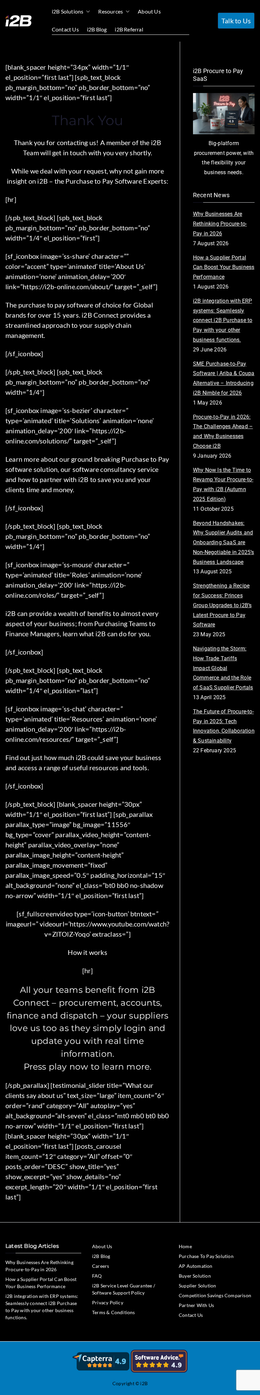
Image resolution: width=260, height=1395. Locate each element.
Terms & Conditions (113, 1312)
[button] (86, 12)
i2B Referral (129, 29)
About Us (149, 11)
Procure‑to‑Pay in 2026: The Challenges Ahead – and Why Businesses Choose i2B (223, 431)
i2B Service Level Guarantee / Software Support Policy (123, 1289)
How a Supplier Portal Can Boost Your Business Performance (224, 267)
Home (185, 1246)
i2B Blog (97, 29)
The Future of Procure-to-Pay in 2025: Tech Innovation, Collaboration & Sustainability (224, 726)
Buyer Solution (195, 1276)
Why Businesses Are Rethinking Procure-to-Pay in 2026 (220, 224)
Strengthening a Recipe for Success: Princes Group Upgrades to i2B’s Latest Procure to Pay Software (222, 605)
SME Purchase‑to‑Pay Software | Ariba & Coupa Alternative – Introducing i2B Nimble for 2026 (224, 378)
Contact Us (65, 29)
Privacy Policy (107, 1302)
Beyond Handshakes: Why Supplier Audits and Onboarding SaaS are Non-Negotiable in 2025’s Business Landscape (223, 542)
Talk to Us (236, 21)
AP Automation (196, 1266)
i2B (144, 1383)
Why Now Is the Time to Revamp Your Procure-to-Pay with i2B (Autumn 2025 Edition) (223, 484)
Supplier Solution (197, 1285)
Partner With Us (196, 1305)
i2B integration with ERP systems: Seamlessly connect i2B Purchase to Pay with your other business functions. (223, 320)
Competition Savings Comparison (215, 1295)
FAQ (97, 1276)
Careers (100, 1266)
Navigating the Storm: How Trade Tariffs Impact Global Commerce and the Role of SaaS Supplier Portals (223, 668)
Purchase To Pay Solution (206, 1256)
